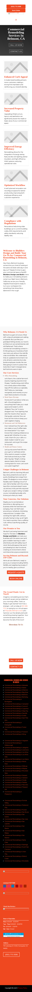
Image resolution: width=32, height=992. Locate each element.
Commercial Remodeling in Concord (16, 706)
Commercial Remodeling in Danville (16, 713)
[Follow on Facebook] (4, 886)
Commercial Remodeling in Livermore (17, 750)
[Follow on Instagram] (8, 886)
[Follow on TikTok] (4, 888)
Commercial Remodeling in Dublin (15, 715)
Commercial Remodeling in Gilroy (15, 734)
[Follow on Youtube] (25, 886)
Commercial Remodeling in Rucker (16, 810)
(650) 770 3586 (16, 6)
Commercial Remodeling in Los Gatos (17, 759)
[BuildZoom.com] (13, 935)
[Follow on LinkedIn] (12, 886)
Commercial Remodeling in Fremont (16, 732)
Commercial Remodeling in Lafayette (16, 747)
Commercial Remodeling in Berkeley (16, 697)
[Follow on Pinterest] (21, 886)
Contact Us (16, 51)
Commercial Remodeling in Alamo (15, 687)
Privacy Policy (22, 988)
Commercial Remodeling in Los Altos (16, 752)
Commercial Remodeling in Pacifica (16, 782)
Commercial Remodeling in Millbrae (16, 766)
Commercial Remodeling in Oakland (16, 778)
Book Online (16, 10)
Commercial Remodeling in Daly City (16, 711)
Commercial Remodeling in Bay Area (16, 692)
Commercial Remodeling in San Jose (16, 819)
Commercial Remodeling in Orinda (15, 780)
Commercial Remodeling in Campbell (16, 704)
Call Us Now (16, 45)
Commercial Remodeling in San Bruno (17, 812)
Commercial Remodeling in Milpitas (16, 768)
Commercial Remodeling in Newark (16, 775)
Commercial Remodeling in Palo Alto (16, 785)
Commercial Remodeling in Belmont (16, 694)
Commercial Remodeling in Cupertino (17, 708)
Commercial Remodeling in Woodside (17, 861)
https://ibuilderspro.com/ (13, 611)
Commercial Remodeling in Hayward (16, 740)
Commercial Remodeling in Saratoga (16, 844)
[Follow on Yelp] (16, 886)
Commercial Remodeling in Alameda (16, 685)
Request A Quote (16, 572)
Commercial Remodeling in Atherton (16, 690)
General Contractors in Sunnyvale (13, 936)
